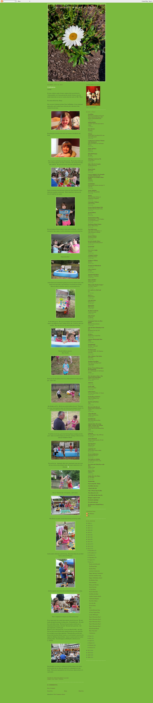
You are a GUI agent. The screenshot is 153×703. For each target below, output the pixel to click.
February (91, 645)
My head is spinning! (93, 500)
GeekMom (90, 114)
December (90, 130)
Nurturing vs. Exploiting (93, 276)
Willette (90, 134)
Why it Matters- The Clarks (95, 356)
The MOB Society (92, 229)
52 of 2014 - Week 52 (92, 286)
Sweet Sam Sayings (92, 237)
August (91, 559)
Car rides (90, 270)
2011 (89, 650)
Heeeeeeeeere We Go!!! (93, 455)
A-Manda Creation (92, 255)
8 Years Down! (91, 160)
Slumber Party (92, 568)
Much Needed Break (94, 628)
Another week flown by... (93, 415)
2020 (89, 530)
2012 (89, 548)
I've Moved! (90, 317)
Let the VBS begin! (93, 614)
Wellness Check (91, 467)
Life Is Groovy (91, 391)
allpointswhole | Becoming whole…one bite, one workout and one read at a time (95, 425)
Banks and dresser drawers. (94, 324)
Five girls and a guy (93, 502)
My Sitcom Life (92, 349)
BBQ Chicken (91, 307)
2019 (89, 532)
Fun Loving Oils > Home (94, 483)
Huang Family (91, 169)
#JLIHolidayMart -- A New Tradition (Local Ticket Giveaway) (96, 219)
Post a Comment (51, 688)
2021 (89, 528)
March (90, 643)
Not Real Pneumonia (92, 165)
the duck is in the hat (93, 310)
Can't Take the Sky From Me (95, 495)
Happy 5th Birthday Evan (93, 398)
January (91, 647)
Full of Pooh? (91, 316)
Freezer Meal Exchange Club (95, 207)
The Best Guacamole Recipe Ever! (95, 242)
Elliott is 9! (90, 150)
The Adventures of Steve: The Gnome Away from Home (95, 376)
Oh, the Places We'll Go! (94, 396)
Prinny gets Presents (94, 585)
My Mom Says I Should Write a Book (96, 505)
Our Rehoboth (91, 344)
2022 (89, 525)
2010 (89, 652)
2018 (89, 535)
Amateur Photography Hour (95, 339)
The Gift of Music (93, 601)
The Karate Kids (93, 566)
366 (53, 679)
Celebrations (51, 87)
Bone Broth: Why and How (94, 192)
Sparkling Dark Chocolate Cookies (95, 208)
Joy (89, 291)
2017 (89, 537)
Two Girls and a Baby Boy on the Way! (96, 465)
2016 (89, 539)
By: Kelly (90, 155)
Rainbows (90, 262)
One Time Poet (92, 443)
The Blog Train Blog (93, 361)
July (90, 562)
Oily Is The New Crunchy (94, 164)
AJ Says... (90, 334)
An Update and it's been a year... (95, 460)
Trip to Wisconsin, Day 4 (95, 619)
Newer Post (50, 691)
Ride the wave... (91, 301)
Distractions (91, 305)
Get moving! (91, 246)
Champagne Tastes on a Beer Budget (95, 321)
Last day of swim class (94, 571)
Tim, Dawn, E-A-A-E (93, 493)
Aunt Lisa (90, 382)
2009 (89, 655)
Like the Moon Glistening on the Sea (96, 328)
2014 (89, 544)
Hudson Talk (91, 471)
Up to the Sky (92, 603)
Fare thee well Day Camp (95, 575)
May (90, 638)
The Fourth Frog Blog (93, 217)
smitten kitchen (92, 122)
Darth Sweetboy (91, 203)
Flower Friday (92, 605)
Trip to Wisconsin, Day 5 (95, 617)
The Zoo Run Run (93, 591)
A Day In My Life (92, 488)
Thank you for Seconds (94, 564)
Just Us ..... (90, 295)
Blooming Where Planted (76, 7)
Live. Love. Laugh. (92, 250)
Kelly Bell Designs (92, 153)
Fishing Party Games (92, 256)
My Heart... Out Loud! (93, 346)
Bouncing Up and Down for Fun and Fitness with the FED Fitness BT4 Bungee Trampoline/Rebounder (96, 117)
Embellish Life (91, 419)
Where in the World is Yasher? (95, 285)
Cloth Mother (91, 184)
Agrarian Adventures (93, 274)
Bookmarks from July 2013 (94, 330)
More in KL (90, 170)
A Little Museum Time (94, 610)
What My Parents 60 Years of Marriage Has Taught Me (94, 197)
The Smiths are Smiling (94, 459)
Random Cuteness (92, 281)
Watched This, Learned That (94, 335)
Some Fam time (92, 587)
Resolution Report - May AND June (95, 434)
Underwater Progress (94, 598)
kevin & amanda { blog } (94, 241)
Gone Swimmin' (93, 582)
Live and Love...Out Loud (94, 290)
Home (65, 691)
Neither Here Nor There (94, 476)
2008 (89, 657)
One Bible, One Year (93, 486)
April (90, 640)
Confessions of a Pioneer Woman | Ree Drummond (96, 141)
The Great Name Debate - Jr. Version (96, 393)
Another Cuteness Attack (95, 596)
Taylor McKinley (92, 190)
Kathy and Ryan (92, 148)
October (91, 555)
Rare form (90, 214)
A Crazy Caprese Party (94, 612)
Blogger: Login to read (94, 497)
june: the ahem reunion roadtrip (94, 450)
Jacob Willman (92, 212)
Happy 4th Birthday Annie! (95, 578)
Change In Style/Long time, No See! (96, 440)
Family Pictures (91, 296)
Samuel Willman (92, 236)
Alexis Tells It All (92, 438)
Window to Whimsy (93, 260)
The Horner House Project (94, 224)
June (90, 636)
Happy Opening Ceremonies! (96, 573)
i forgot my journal (92, 312)
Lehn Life (90, 433)
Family (56, 679)
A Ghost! (90, 251)
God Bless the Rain (93, 594)
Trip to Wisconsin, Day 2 (95, 624)
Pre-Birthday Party (93, 580)
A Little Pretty (92, 589)
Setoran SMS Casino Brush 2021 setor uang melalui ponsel (96, 136)
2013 (89, 546)
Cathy (88, 515)
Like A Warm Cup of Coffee (95, 490)
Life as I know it (92, 269)
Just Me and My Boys (93, 402)
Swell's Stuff (91, 386)
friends (61, 679)
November (91, 553)
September (91, 557)
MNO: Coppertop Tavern (93, 379)
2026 (89, 523)
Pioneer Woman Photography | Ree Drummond (96, 368)
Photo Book (90, 357)
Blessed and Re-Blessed (94, 407)
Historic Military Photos (93, 225)
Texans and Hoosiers (93, 454)
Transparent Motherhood (94, 265)
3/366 (89, 403)
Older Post (81, 691)
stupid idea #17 (92, 449)
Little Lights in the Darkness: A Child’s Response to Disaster (94, 231)
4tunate (90, 195)
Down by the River (92, 387)
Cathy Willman (90, 513)
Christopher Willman (93, 202)
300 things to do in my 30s (94, 159)
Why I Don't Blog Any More (94, 420)
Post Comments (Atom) (59, 694)
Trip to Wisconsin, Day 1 (95, 626)
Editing (89, 340)
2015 (89, 541)
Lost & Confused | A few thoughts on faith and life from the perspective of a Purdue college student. (96, 176)
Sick (90, 608)
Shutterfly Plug (91, 445)
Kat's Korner (91, 129)
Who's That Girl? (93, 631)
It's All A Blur (91, 477)
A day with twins (92, 413)
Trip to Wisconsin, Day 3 (95, 621)
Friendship (90, 180)
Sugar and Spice (92, 279)
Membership (91, 481)
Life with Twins (92, 300)
